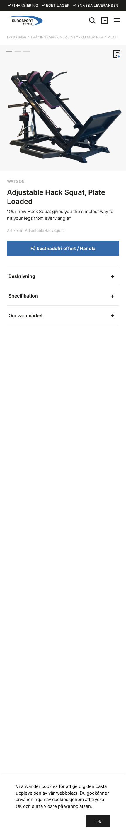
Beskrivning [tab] (21, 276)
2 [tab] (18, 51)
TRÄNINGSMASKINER (48, 37)
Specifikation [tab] (23, 296)
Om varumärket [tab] (25, 315)
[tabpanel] (63, 108)
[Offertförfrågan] (104, 20)
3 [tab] (26, 51)
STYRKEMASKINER (87, 37)
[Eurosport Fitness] (25, 21)
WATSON (16, 181)
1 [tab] (9, 51)
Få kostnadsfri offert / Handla (63, 248)
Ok (98, 821)
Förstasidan (16, 37)
